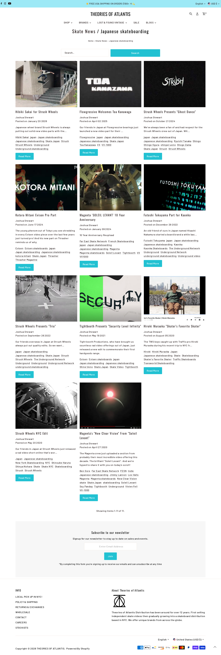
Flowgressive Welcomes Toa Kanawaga (105, 111)
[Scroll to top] (215, 647)
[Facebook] (1, 3)
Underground (41, 144)
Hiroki (147, 351)
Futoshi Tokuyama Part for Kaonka (167, 215)
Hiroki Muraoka (160, 351)
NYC (47, 462)
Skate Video (117, 366)
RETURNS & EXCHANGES (29, 607)
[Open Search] (190, 13)
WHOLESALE (22, 612)
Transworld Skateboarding (159, 363)
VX (98, 144)
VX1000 (84, 256)
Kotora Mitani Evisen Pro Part (35, 215)
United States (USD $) (189, 639)
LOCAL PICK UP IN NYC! (28, 596)
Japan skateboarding (50, 137)
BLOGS (150, 22)
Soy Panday (86, 486)
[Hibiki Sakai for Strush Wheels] (46, 84)
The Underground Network (184, 248)
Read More (24, 156)
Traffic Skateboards (184, 359)
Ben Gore (85, 470)
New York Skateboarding (29, 462)
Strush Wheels (23, 144)
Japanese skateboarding (29, 141)
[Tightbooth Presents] (110, 298)
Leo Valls (133, 474)
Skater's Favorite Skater (158, 359)
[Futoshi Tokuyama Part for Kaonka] (175, 187)
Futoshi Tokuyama (154, 240)
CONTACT (21, 617)
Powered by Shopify (78, 648)
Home (91, 41)
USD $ (214, 3)
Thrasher (53, 255)
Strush (65, 141)
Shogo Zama (184, 144)
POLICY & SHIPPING (26, 602)
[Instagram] (5, 3)
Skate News (84, 31)
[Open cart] (204, 13)
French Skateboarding (121, 241)
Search (135, 52)
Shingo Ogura (151, 144)
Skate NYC (47, 466)
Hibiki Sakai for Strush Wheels (36, 111)
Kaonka (178, 244)
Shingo (197, 141)
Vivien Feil (131, 486)
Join (110, 556)
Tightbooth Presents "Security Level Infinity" (110, 326)
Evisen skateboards (36, 248)
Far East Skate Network (93, 241)
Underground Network (174, 252)
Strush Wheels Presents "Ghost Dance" (170, 111)
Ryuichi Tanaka (182, 141)
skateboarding (111, 482)
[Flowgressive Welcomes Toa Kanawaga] (110, 84)
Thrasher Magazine (26, 259)
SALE (137, 22)
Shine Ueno (86, 366)
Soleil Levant (113, 252)
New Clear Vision (127, 478)
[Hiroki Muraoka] (175, 298)
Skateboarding (190, 355)
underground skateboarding (160, 255)
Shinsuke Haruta (61, 462)
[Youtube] (9, 3)
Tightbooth (129, 252)
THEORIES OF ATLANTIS (110, 14)
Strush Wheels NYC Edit (31, 433)
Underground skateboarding (31, 148)
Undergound (22, 363)
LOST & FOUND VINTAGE (111, 22)
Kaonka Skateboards (155, 248)
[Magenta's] (110, 406)
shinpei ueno (168, 144)
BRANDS (84, 22)
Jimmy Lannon (118, 474)
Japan (174, 351)
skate (83, 482)
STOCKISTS (21, 627)
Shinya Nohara (23, 466)
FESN (123, 470)
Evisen (19, 248)
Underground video (189, 255)
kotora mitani (23, 255)
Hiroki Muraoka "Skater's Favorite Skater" (172, 326)
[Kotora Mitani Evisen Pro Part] (46, 187)
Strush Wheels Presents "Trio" (35, 326)
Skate (177, 355)
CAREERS (21, 622)
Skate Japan (53, 141)
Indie (131, 470)
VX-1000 (106, 144)
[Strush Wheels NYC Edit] (46, 406)
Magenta (115, 248)
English (199, 3)
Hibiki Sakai (22, 137)
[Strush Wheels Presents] (175, 84)
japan (33, 137)
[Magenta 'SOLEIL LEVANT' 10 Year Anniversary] (110, 187)
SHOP (67, 22)
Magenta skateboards (92, 252)
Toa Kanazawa (88, 144)
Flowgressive (87, 137)
